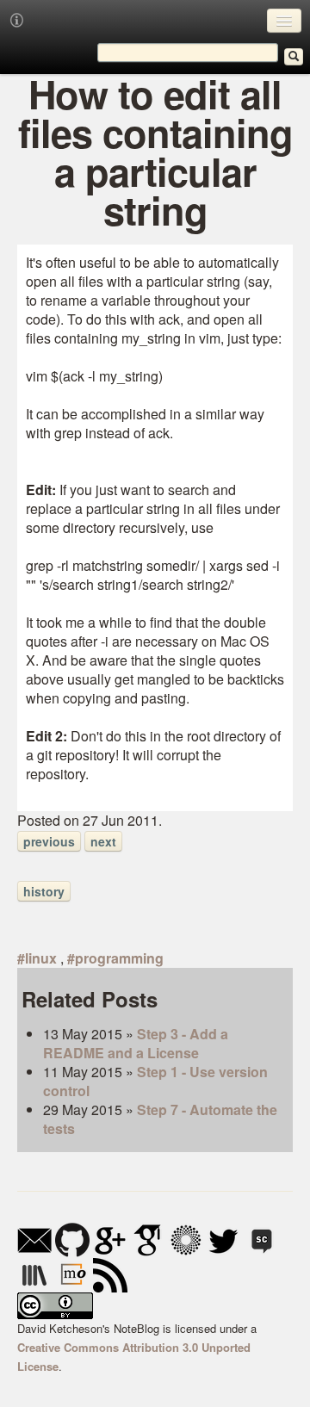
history (44, 891)
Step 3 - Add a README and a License (135, 1043)
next (103, 841)
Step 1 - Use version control (155, 1081)
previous (49, 841)
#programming (115, 958)
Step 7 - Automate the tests (160, 1119)
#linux (37, 958)
